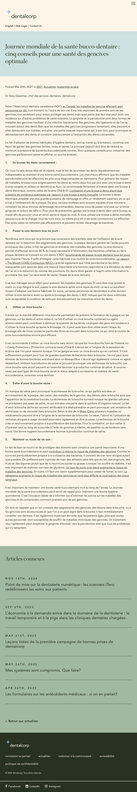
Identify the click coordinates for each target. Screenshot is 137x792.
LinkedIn (35, 786)
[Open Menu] (133, 3)
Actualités (50, 87)
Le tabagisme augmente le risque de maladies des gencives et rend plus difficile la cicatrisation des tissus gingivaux (67, 475)
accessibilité (107, 756)
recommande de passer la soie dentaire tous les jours (97, 255)
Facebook (15, 786)
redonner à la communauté (74, 756)
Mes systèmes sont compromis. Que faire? (43, 671)
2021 (39, 87)
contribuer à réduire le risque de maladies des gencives (82, 451)
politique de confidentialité (21, 764)
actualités (44, 756)
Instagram (55, 786)
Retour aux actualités (23, 721)
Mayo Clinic (87, 411)
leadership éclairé (68, 87)
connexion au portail (17, 756)
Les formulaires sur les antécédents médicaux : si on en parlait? (61, 694)
